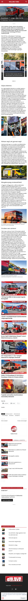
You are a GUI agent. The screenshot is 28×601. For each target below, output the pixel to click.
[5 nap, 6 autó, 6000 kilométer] (4, 470)
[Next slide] (26, 66)
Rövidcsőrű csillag (13, 545)
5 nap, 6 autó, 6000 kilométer (15, 468)
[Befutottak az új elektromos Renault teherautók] (4, 451)
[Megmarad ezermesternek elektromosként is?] (4, 445)
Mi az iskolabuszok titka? (15, 564)
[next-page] (4, 481)
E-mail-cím (4, 490)
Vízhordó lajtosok (13, 538)
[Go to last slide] (2, 66)
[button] (14, 65)
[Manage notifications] (3, 598)
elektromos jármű (9, 413)
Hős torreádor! (4, 420)
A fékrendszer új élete (14, 529)
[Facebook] (12, 589)
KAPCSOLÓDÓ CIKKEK (7, 440)
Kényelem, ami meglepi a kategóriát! (17, 553)
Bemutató (7, 4)
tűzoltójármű (17, 415)
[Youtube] (15, 589)
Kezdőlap (2, 4)
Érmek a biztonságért (22, 420)
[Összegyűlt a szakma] (4, 457)
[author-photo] (14, 432)
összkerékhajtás (5, 415)
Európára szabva (13, 561)
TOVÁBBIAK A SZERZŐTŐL (19, 440)
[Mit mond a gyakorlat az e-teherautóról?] (4, 464)
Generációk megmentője (15, 541)
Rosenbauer (11, 415)
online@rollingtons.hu (16, 585)
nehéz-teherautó (17, 413)
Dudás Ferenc (5, 20)
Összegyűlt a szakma (13, 456)
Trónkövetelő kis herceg (15, 557)
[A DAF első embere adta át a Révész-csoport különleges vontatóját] (4, 476)
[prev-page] (2, 481)
